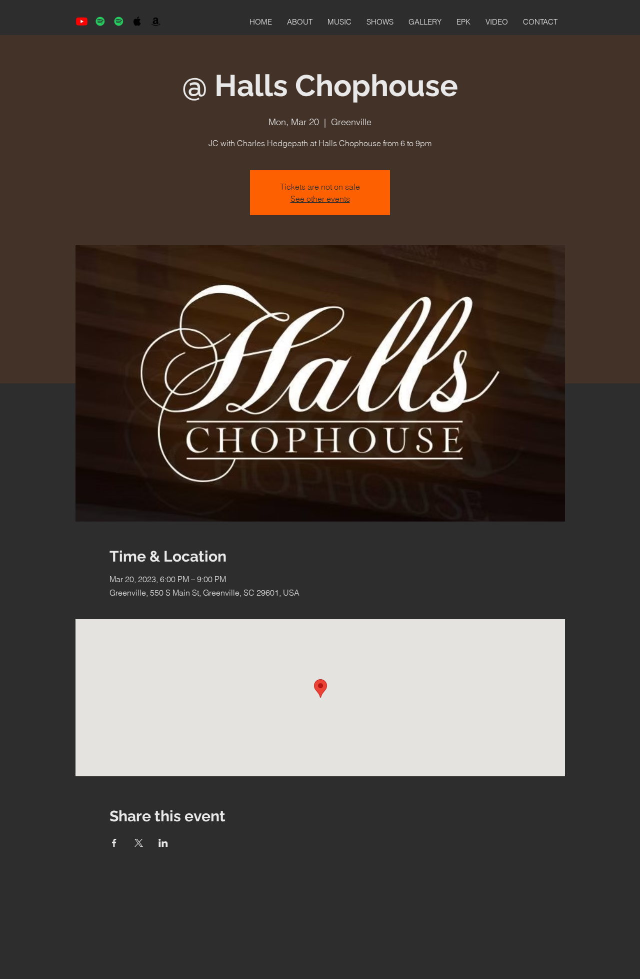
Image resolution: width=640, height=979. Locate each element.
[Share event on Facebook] (114, 843)
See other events (320, 199)
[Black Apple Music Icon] (137, 21)
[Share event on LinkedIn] (163, 843)
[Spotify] (100, 21)
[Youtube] (81, 21)
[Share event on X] (139, 843)
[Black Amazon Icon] (155, 21)
